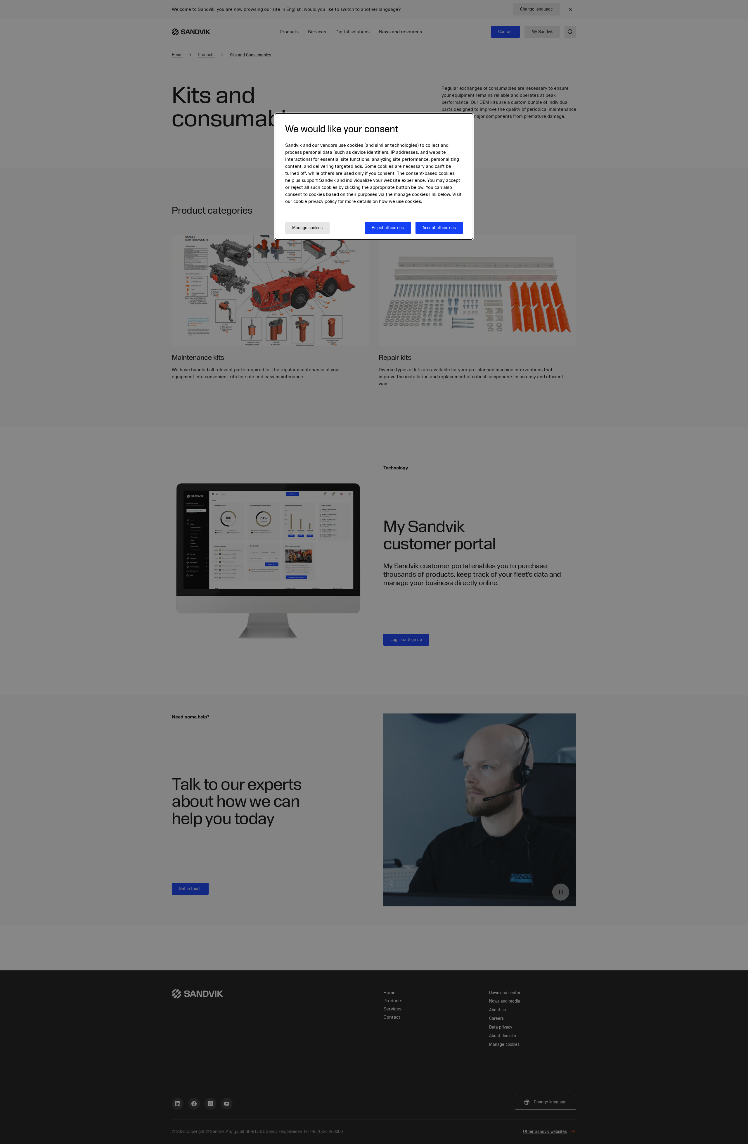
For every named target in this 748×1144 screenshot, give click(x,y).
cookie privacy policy (315, 202)
